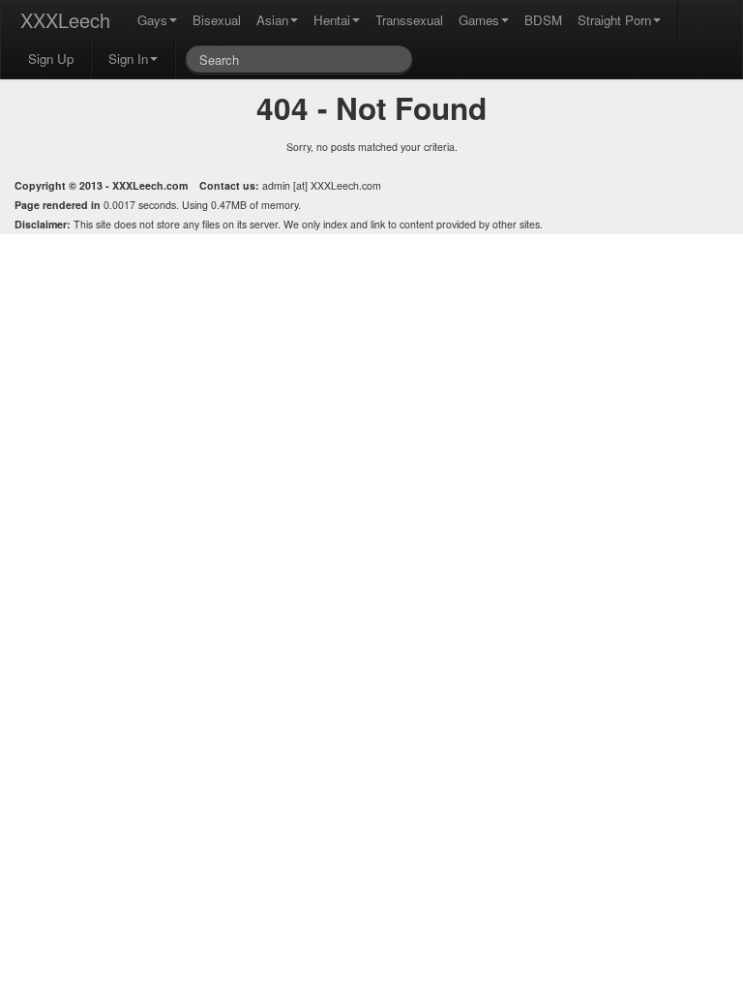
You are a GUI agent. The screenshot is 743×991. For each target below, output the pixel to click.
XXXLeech (65, 20)
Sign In (128, 58)
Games (479, 20)
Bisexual (217, 20)
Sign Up (51, 58)
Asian (272, 20)
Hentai (331, 20)
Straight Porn (614, 20)
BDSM (543, 20)
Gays (152, 20)
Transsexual (409, 20)
